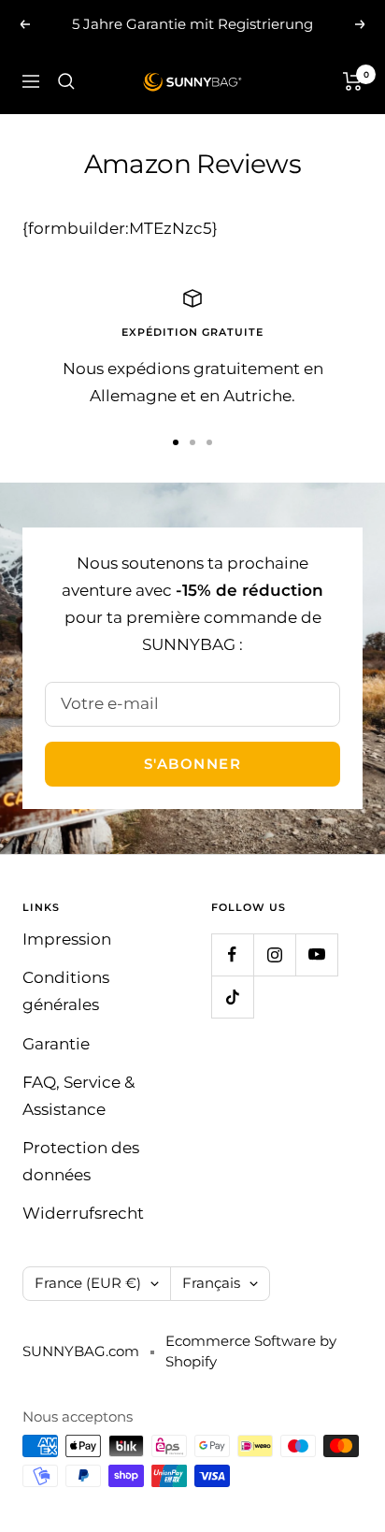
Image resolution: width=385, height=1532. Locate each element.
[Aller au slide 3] (209, 442)
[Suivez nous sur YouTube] (316, 954)
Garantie (56, 1043)
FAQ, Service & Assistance (78, 1096)
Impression (66, 939)
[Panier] (353, 81)
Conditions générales (65, 991)
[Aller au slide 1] (175, 442)
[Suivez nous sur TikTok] (232, 997)
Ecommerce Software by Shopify (250, 1351)
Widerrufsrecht (83, 1213)
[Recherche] (66, 81)
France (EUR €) (88, 1283)
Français (211, 1283)
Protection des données (80, 1161)
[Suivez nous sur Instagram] (274, 954)
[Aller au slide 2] (192, 442)
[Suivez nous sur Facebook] (232, 954)
